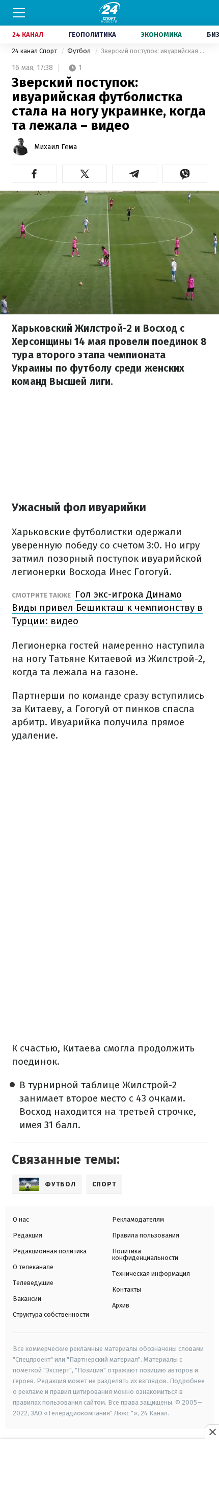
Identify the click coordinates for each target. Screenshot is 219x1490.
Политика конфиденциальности (145, 1254)
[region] (109, 1465)
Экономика (161, 34)
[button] (34, 174)
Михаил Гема (55, 147)
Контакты (126, 1289)
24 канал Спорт (35, 51)
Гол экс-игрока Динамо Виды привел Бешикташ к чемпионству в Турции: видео (107, 607)
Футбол (79, 51)
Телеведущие (33, 1283)
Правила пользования (145, 1235)
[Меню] (19, 12)
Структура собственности (51, 1314)
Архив (120, 1305)
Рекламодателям (138, 1219)
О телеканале (33, 1267)
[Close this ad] (212, 1432)
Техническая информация (151, 1273)
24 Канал (27, 34)
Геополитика (92, 34)
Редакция (27, 1235)
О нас (21, 1219)
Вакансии (27, 1298)
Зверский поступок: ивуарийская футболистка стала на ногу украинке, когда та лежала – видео (154, 51)
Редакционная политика (50, 1251)
